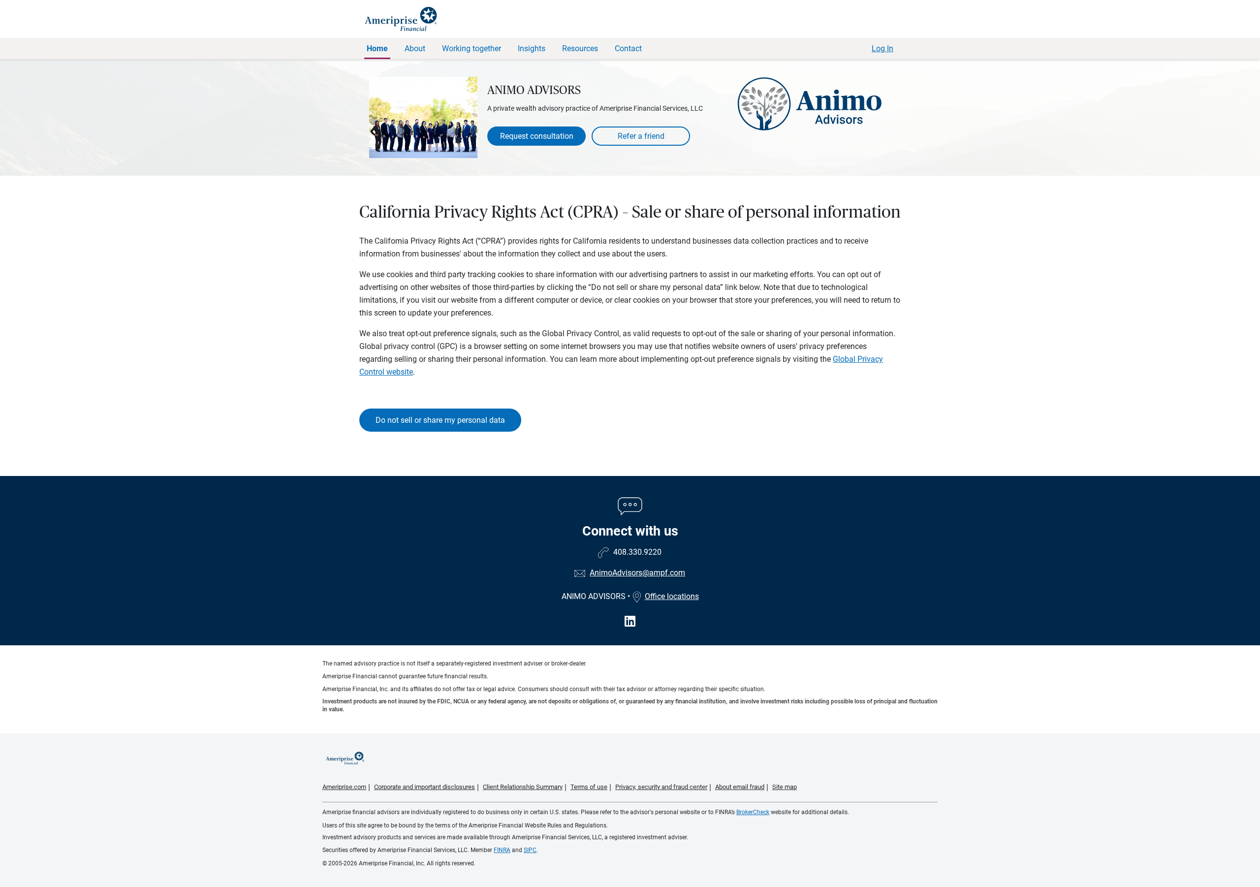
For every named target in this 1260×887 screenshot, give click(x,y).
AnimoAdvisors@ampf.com (637, 572)
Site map (784, 787)
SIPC (530, 850)
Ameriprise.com (344, 787)
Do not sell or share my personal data (440, 420)
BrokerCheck (752, 812)
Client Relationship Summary (523, 787)
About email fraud (739, 787)
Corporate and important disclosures (424, 787)
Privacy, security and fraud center (661, 787)
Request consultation (536, 136)
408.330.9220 (637, 552)
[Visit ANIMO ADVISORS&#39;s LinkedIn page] (630, 621)
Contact (628, 48)
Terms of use (588, 787)
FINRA (502, 850)
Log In (882, 48)
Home (377, 48)
